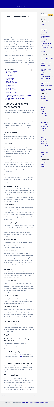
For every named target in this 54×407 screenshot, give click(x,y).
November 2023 (44, 147)
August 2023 (43, 154)
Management (36, 2)
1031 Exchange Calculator (46, 47)
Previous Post (4, 395)
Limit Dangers (9, 86)
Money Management (11, 72)
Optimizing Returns (10, 88)
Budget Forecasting (10, 78)
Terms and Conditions (39, 402)
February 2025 (44, 115)
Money (23, 2)
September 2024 (44, 126)
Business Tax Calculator (46, 27)
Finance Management (11, 74)
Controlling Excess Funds (12, 92)
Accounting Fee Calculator (46, 43)
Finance (18, 2)
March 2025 (43, 113)
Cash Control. (9, 75)
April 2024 (43, 137)
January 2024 (44, 143)
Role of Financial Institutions (47, 76)
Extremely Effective (11, 84)
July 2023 (43, 156)
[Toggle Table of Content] (31, 70)
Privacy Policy (25, 402)
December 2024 (44, 120)
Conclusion (7, 99)
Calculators (43, 2)
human (21, 356)
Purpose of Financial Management (12, 71)
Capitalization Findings (11, 79)
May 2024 (43, 135)
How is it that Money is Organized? (13, 96)
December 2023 (44, 145)
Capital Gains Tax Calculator (47, 24)
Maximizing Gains (10, 77)
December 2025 (44, 98)
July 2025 (43, 105)
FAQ (6, 94)
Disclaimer (31, 402)
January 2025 (44, 117)
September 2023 (44, 152)
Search (42, 13)
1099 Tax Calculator (45, 45)
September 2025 (44, 100)
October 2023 (44, 150)
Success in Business (11, 85)
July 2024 (43, 130)
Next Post (34, 395)
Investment (29, 2)
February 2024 (44, 141)
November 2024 (44, 122)
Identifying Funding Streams (12, 82)
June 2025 (43, 107)
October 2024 (44, 124)
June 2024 (43, 132)
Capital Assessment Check (12, 89)
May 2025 (43, 109)
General (18, 6)
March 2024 (43, 139)
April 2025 (43, 111)
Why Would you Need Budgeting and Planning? (15, 98)
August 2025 (43, 102)
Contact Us (23, 6)
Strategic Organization (12, 91)
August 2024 (43, 128)
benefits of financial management (24, 64)
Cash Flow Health (10, 81)
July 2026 (43, 96)
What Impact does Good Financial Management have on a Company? (19, 95)
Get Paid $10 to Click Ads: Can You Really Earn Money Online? (47, 58)
